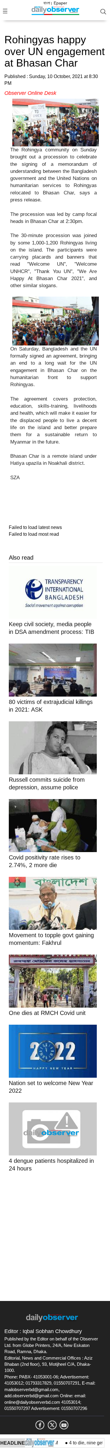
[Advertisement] (55, 1235)
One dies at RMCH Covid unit (47, 1013)
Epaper (60, 3)
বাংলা (46, 3)
